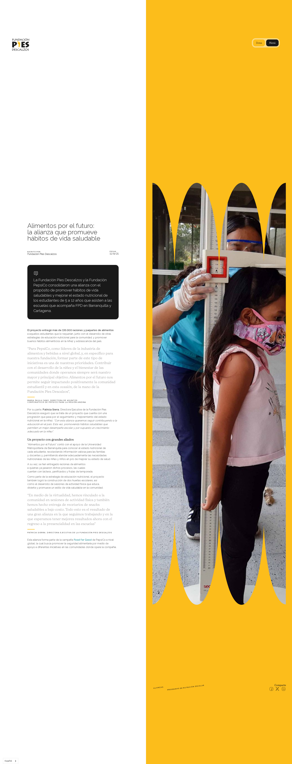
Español (8, 761)
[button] (272, 42)
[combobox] (10, 761)
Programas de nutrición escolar (185, 688)
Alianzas (158, 687)
